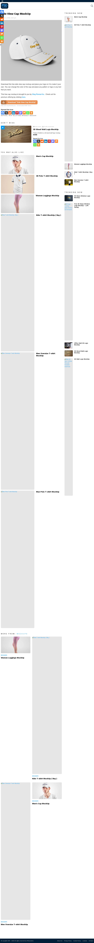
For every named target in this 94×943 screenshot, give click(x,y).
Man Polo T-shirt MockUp (47, 492)
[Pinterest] (17, 112)
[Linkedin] (13, 112)
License (85, 940)
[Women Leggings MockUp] (17, 203)
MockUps (22, 634)
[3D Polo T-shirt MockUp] (17, 184)
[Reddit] (9, 112)
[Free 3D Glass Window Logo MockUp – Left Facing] (69, 272)
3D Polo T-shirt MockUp (47, 176)
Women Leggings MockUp (47, 195)
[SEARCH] (92, 6)
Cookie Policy (77, 940)
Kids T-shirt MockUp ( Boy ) (48, 215)
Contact (91, 940)
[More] (31, 112)
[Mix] (24, 112)
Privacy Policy (68, 940)
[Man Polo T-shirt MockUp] (17, 559)
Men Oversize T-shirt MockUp (14, 924)
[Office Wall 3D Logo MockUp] (69, 345)
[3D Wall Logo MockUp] (69, 427)
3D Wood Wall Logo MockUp (45, 129)
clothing (17, 115)
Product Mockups (29, 115)
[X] (6, 112)
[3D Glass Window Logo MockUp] (69, 198)
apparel (5, 115)
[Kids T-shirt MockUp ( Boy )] (17, 282)
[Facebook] (2, 112)
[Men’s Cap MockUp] (17, 164)
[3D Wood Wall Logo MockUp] (16, 134)
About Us (59, 940)
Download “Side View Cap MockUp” (22, 102)
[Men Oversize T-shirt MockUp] (17, 421)
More (35, 135)
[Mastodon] (20, 112)
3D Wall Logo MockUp (82, 359)
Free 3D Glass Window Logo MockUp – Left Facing (82, 205)
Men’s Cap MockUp (44, 156)
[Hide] (0, 45)
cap (11, 115)
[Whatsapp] (27, 112)
